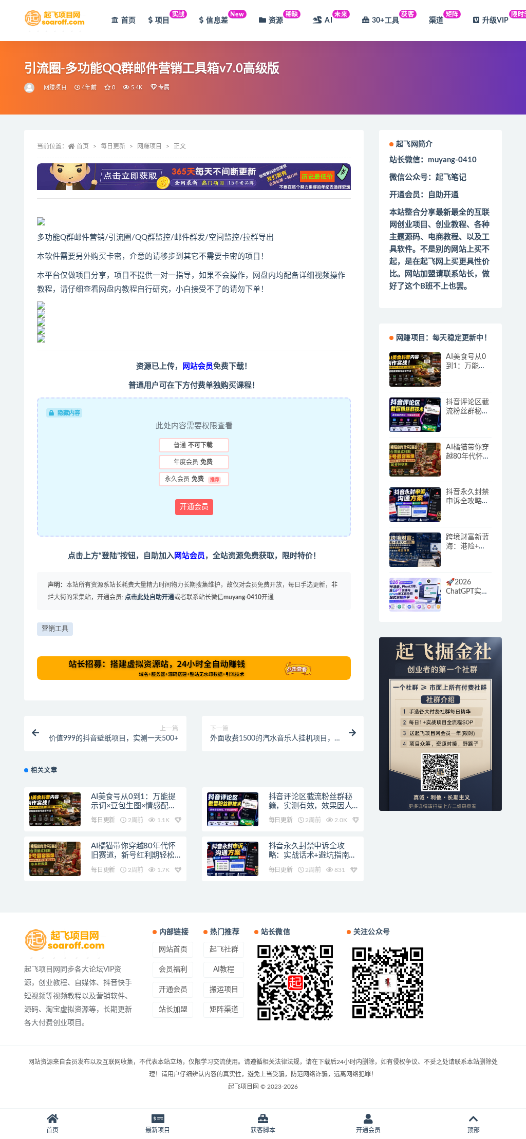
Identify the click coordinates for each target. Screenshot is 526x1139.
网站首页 (173, 949)
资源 (283, 17)
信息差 (225, 17)
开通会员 (194, 506)
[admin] (30, 88)
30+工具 (393, 17)
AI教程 (223, 969)
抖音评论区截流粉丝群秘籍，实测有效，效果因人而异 (310, 806)
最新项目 (157, 1130)
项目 (170, 17)
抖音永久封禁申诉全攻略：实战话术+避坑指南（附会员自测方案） (309, 855)
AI (336, 17)
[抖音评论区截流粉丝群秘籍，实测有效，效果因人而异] (232, 809)
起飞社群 (224, 949)
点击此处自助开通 (149, 597)
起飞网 (431, 261)
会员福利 (173, 969)
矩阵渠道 (224, 1009)
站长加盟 (173, 1009)
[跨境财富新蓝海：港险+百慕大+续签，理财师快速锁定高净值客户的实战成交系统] (415, 550)
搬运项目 (224, 989)
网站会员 (197, 366)
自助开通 (443, 195)
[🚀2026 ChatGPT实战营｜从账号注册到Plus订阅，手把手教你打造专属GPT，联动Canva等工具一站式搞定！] (415, 595)
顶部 (473, 1130)
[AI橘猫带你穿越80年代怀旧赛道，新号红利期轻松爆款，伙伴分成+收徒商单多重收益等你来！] (55, 859)
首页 (128, 20)
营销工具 (55, 628)
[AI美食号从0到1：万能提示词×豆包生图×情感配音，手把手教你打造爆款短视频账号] (55, 809)
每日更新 (113, 146)
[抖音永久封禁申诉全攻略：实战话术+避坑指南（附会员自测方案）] (232, 859)
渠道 (444, 17)
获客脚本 (263, 1130)
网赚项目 (55, 87)
